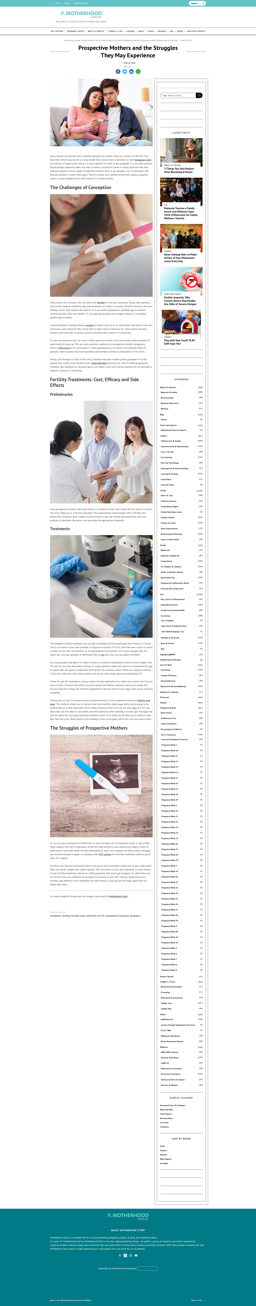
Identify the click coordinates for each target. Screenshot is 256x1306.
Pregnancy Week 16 (169, 783)
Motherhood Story (118, 896)
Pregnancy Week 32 (169, 882)
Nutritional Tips (168, 577)
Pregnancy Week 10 (169, 750)
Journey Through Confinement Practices (178, 1025)
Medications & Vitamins (171, 1068)
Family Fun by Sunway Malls (173, 610)
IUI (102, 654)
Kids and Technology (170, 463)
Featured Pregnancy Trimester (174, 739)
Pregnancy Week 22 (169, 822)
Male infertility (99, 363)
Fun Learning (166, 457)
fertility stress (78, 915)
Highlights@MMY (167, 654)
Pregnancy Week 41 (169, 937)
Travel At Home (167, 485)
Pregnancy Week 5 (169, 948)
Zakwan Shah (129, 62)
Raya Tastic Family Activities (174, 626)
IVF (103, 915)
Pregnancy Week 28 (169, 855)
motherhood (112, 915)
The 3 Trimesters (168, 735)
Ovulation (124, 915)
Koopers (163, 1150)
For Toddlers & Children (171, 566)
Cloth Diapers (166, 1114)
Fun (165, 204)
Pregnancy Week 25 (169, 838)
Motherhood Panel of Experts (173, 430)
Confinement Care (168, 718)
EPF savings (105, 854)
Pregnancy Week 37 (169, 909)
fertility (101, 302)
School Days (166, 479)
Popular (136, 40)
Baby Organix (165, 1159)
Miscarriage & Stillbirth (171, 729)
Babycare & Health (169, 392)
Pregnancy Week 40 (169, 931)
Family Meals (166, 561)
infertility (91, 915)
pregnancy (135, 915)
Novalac (163, 1154)
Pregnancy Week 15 (169, 778)
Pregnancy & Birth (148, 40)
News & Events (167, 643)
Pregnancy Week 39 (169, 920)
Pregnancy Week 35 (169, 899)
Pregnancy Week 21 (169, 816)
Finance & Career (168, 523)
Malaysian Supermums (170, 1036)
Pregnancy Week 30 (169, 871)
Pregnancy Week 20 (169, 811)
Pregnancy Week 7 (169, 959)
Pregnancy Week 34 (169, 893)
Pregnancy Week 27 (169, 849)
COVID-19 (165, 1063)
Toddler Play (166, 1009)
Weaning (164, 409)
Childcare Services (169, 501)
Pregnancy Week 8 (169, 964)
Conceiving (68, 40)
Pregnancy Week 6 (169, 953)
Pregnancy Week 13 (169, 767)
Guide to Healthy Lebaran (172, 572)
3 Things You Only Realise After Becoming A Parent (179, 170)
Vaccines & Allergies (169, 1085)
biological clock (143, 159)
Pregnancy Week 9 (169, 970)
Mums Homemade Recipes (172, 1041)
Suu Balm (164, 1163)
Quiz (163, 649)
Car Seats (164, 1122)
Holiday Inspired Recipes (170, 660)
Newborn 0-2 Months (169, 692)
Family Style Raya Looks (171, 512)
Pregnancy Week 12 (169, 761)
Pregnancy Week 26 (169, 844)
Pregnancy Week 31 (169, 877)
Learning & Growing (169, 474)
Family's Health (87, 40)
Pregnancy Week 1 (169, 745)
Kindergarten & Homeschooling (174, 468)
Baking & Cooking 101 (170, 556)
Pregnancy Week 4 (169, 926)
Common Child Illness (170, 1057)
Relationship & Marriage (167, 40)
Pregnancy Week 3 (169, 866)
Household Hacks (168, 681)
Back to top (196, 1300)
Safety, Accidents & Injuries (173, 1079)
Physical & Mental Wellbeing (119, 40)
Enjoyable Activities (169, 605)
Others (164, 419)
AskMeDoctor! (167, 1019)
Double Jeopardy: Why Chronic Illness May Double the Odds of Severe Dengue (180, 301)
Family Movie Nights (170, 506)
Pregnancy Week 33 (169, 887)
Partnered (164, 697)
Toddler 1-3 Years (167, 982)
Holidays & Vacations (170, 638)
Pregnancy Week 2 (169, 805)
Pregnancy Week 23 (169, 827)
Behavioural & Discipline (171, 987)
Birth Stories (166, 713)
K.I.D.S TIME (166, 1030)
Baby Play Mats (166, 1109)
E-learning (165, 992)
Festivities (165, 616)
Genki (162, 1146)
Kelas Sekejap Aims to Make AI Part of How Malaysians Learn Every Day (180, 258)
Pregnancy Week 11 (169, 756)
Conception (55, 915)
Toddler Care (166, 1003)
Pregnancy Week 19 (169, 800)
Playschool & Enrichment (172, 998)
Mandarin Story (81, 3)
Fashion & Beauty (168, 675)
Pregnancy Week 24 (169, 833)
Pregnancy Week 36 (169, 904)
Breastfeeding (167, 398)
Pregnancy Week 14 (169, 772)
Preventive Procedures (170, 1074)
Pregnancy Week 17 (169, 789)
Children (167, 251)
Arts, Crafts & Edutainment (173, 599)
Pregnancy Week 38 (169, 915)
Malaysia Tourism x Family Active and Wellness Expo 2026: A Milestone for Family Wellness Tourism (180, 213)
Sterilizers (164, 1127)
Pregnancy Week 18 (169, 794)
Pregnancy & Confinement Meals (175, 583)
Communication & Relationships (175, 446)
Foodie (163, 545)
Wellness (164, 1047)
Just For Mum (101, 40)
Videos (67, 3)
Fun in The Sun (167, 452)
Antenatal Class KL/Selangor (172, 1105)
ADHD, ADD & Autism (169, 1052)
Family (77, 40)
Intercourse (64, 347)
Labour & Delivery (168, 724)
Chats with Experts (172, 294)
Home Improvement (169, 528)
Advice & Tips (167, 495)
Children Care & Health (171, 441)
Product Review (166, 976)
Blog (162, 414)
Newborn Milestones (170, 403)
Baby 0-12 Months (172, 165)
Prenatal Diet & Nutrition (172, 588)
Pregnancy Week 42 (169, 942)
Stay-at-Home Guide (170, 539)
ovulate (89, 325)
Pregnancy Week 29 (169, 860)
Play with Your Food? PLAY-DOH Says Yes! (179, 342)
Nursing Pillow (166, 1118)
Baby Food (165, 550)
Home (57, 3)
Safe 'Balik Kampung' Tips (172, 631)
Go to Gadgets (167, 620)
